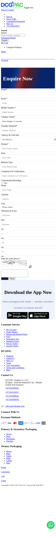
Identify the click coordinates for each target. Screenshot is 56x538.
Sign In (9, 17)
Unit (3, 203)
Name (4, 89)
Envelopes (10, 439)
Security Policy (12, 346)
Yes (5, 183)
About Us (10, 358)
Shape (3, 185)
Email (4, 99)
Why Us (9, 24)
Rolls (8, 458)
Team (8, 363)
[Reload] (30, 266)
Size (3, 220)
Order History (12, 332)
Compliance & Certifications (12, 171)
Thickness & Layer (9, 211)
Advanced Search (8, 38)
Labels (9, 461)
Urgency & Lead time (10, 135)
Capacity (4, 194)
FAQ (8, 337)
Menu (3, 52)
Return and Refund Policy (17, 334)
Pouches (9, 441)
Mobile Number (8, 108)
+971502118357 (13, 26)
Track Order (11, 19)
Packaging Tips (12, 339)
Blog (8, 370)
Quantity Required (9, 126)
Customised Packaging (15, 21)
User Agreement (13, 365)
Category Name (8, 117)
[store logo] (12, 7)
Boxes (8, 434)
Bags (8, 436)
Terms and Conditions (15, 368)
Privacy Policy (12, 344)
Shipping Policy (12, 341)
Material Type (7, 162)
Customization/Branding (11, 180)
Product (4, 144)
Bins (8, 463)
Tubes (8, 456)
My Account (11, 330)
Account (4, 60)
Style (3, 153)
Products (9, 356)
